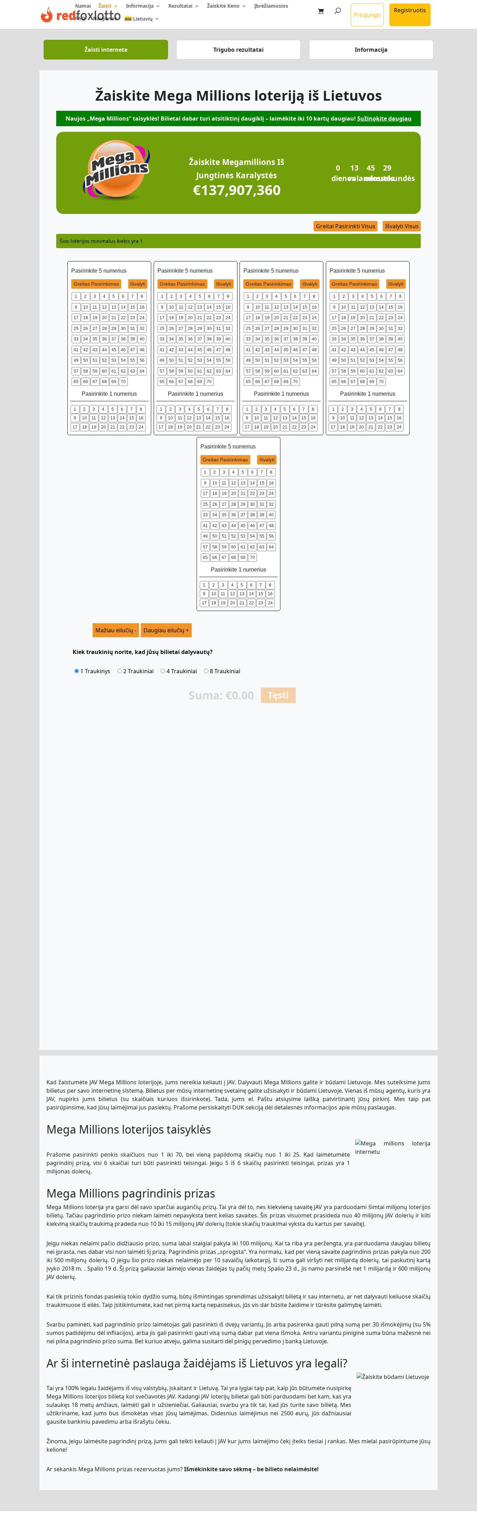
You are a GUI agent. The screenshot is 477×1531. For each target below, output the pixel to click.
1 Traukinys (94, 671)
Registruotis (410, 10)
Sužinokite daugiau (384, 118)
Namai (83, 6)
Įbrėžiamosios (271, 6)
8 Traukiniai (224, 671)
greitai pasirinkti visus (345, 226)
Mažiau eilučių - (115, 630)
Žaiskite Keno (223, 6)
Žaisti (104, 6)
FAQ (80, 19)
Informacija (140, 6)
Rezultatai (180, 6)
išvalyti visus (402, 226)
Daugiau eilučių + (166, 630)
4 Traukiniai (181, 671)
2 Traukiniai (138, 671)
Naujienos (105, 19)
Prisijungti (367, 15)
